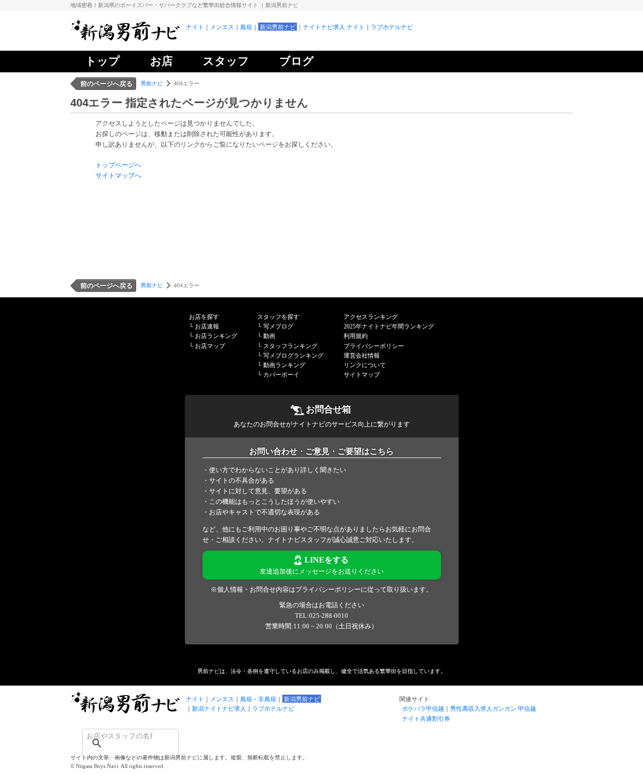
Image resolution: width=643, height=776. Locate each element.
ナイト (195, 27)
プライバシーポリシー (374, 346)
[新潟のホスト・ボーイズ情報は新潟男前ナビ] (125, 40)
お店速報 (207, 326)
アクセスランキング (371, 316)
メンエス (222, 27)
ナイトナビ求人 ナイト (334, 27)
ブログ (296, 61)
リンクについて (365, 365)
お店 (161, 61)
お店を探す (204, 316)
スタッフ (226, 61)
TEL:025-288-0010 (321, 615)
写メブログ (278, 326)
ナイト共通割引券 (426, 718)
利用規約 (356, 336)
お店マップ (210, 346)
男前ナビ (152, 83)
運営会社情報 (362, 355)
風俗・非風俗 (258, 699)
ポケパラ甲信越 (423, 708)
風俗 (246, 27)
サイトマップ (362, 374)
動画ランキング (284, 365)
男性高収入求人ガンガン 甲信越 (493, 708)
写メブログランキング (293, 355)
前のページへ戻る (106, 83)
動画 (269, 336)
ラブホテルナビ (392, 27)
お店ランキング (216, 336)
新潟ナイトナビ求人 (219, 708)
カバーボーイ (281, 374)
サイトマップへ (118, 175)
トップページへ (118, 165)
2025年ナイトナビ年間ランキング (389, 326)
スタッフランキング (290, 346)
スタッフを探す (278, 316)
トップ (102, 61)
